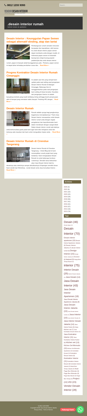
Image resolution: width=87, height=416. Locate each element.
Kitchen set (72, 342)
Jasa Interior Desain (74, 318)
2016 (65, 204)
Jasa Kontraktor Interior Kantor (71, 339)
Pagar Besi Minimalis (71, 373)
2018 (65, 199)
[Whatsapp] (80, 409)
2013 (65, 211)
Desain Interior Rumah (20, 108)
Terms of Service (48, 409)
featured (70, 259)
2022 (65, 189)
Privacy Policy (38, 409)
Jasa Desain (73, 277)
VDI (72, 382)
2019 (65, 196)
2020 (65, 194)
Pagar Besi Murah (70, 376)
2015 (65, 206)
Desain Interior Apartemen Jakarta (72, 243)
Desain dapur (68, 225)
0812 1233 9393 (16, 5)
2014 (65, 209)
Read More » (44, 65)
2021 (65, 192)
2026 (65, 187)
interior (72, 265)
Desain (71, 222)
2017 (65, 201)
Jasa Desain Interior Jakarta (70, 308)
